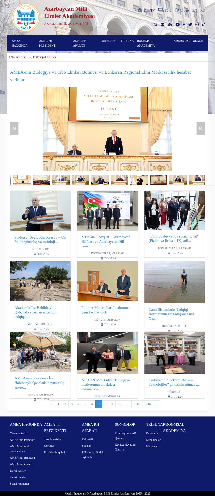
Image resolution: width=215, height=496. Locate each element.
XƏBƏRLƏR (182, 40)
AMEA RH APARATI (79, 43)
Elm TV (149, 10)
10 (119, 404)
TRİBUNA (127, 40)
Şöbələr (86, 445)
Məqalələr (152, 446)
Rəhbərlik (87, 439)
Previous (14, 128)
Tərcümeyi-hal (53, 439)
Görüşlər (49, 445)
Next (201, 128)
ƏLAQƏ (198, 40)
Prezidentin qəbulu (55, 452)
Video (184, 10)
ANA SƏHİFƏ (17, 57)
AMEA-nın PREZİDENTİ (47, 43)
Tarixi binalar (18, 477)
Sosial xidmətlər (19, 483)
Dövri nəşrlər (18, 470)
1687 (148, 404)
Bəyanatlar (152, 433)
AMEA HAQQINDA (20, 43)
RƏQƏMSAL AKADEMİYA (146, 43)
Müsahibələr (153, 439)
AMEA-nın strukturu (22, 457)
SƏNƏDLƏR (109, 40)
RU (202, 10)
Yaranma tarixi (19, 433)
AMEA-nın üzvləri (21, 464)
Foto (168, 10)
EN (194, 10)
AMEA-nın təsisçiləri (22, 439)
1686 (137, 404)
